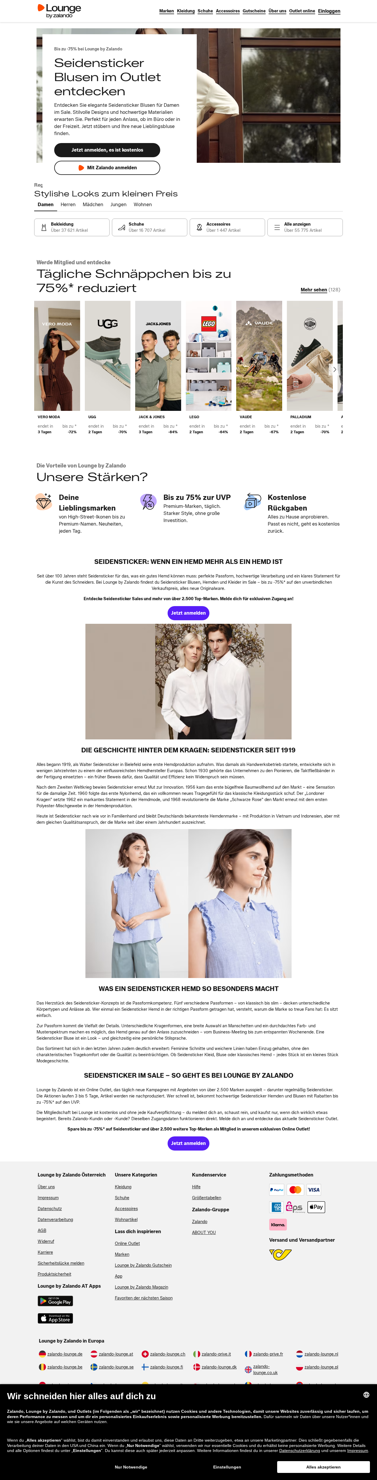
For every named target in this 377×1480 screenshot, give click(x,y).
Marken (122, 1254)
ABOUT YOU (204, 1232)
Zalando (199, 1221)
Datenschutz (50, 1208)
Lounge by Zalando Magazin (141, 1287)
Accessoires (126, 1208)
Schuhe (122, 1197)
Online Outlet (127, 1243)
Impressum (48, 1197)
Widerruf (46, 1241)
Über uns (46, 1186)
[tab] (45, 205)
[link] (329, 11)
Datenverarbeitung (55, 1219)
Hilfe (196, 1186)
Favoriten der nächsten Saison (144, 1298)
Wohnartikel (126, 1219)
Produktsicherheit (54, 1274)
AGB (42, 1230)
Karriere (45, 1252)
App (118, 1276)
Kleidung (123, 1186)
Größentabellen (206, 1197)
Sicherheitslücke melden (61, 1263)
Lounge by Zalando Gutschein (143, 1265)
